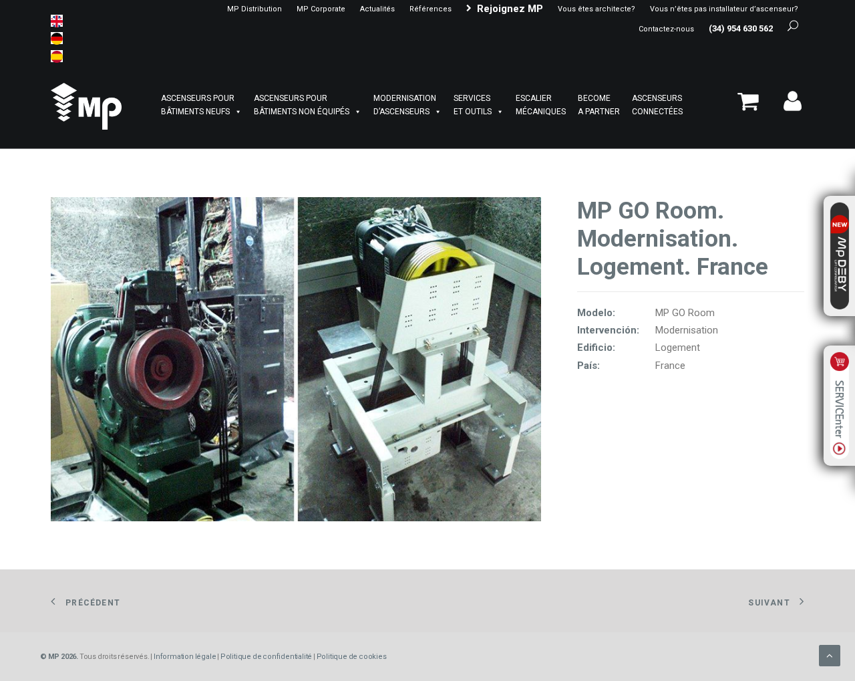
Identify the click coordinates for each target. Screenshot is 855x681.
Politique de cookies (352, 656)
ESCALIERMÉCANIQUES (541, 105)
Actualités (377, 9)
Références (430, 9)
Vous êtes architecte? (596, 9)
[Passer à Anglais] (57, 21)
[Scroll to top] (829, 655)
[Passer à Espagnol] (57, 56)
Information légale (185, 656)
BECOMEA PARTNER (599, 105)
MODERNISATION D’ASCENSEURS (404, 105)
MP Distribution (254, 9)
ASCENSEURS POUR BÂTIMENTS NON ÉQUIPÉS (301, 105)
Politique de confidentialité (266, 656)
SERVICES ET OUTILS (473, 105)
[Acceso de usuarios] (788, 106)
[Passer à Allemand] (57, 38)
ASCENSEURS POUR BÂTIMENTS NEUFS (197, 105)
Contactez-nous (666, 29)
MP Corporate (321, 9)
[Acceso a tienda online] (752, 106)
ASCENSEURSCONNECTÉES (657, 105)
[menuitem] (254, 9)
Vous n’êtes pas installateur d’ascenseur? (724, 9)
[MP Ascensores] (86, 106)
